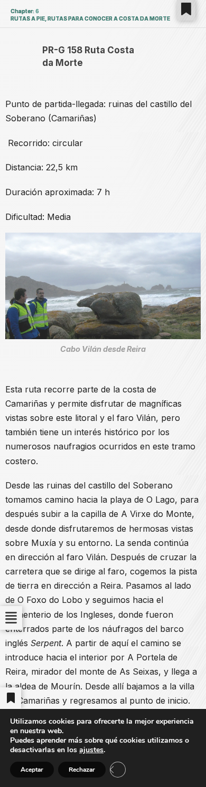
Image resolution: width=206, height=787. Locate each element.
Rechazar (82, 769)
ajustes (91, 750)
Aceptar (32, 769)
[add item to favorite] (186, 9)
